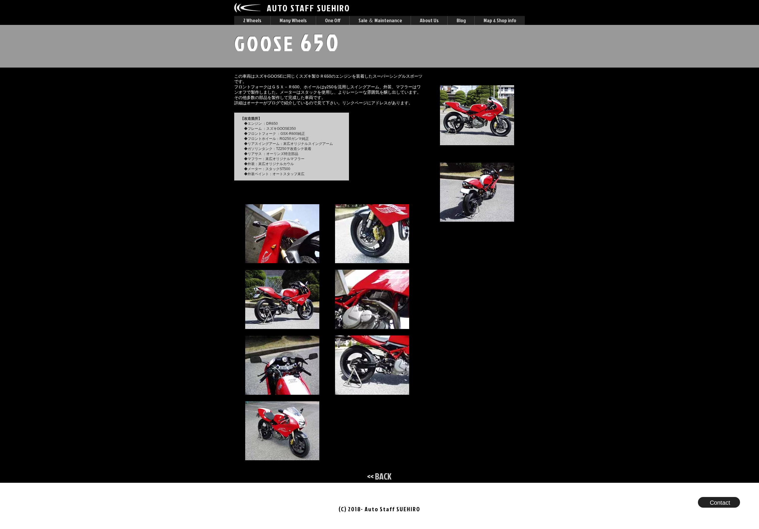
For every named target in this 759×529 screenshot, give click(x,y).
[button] (252, 20)
